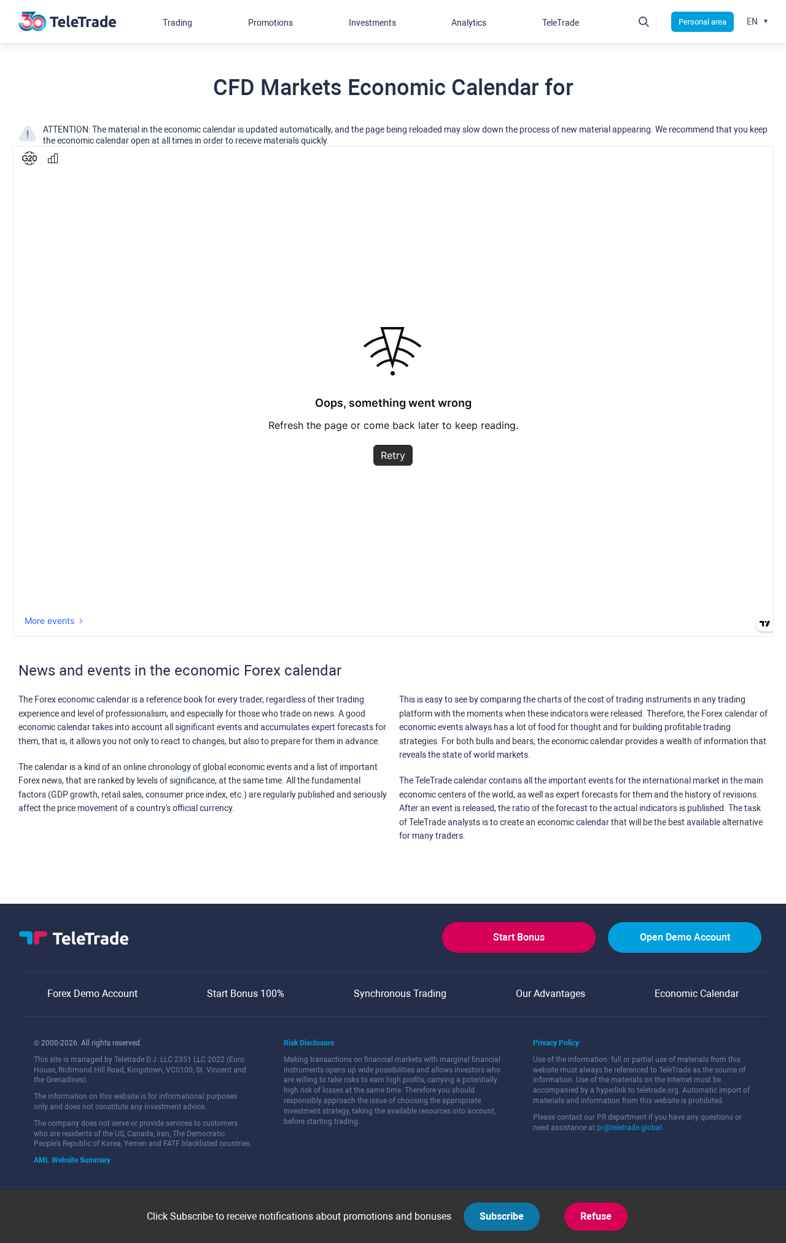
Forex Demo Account (92, 993)
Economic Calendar (697, 993)
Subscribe (502, 1216)
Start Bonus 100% (245, 993)
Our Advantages (550, 993)
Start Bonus (519, 937)
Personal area (702, 21)
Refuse (596, 1216)
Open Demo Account (685, 937)
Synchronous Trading (400, 993)
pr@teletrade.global (629, 1127)
